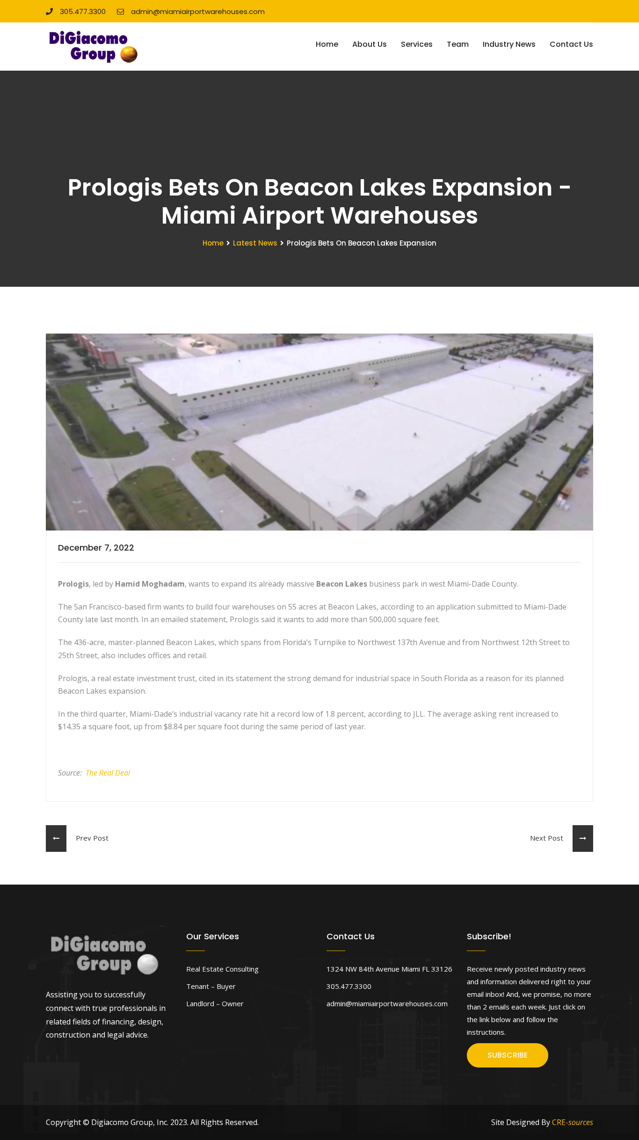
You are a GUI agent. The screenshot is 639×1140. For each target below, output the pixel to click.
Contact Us (571, 44)
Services (417, 44)
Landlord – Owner (215, 1003)
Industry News (509, 44)
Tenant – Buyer (211, 986)
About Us (369, 44)
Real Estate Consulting (222, 968)
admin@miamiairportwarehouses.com (198, 11)
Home (327, 44)
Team (458, 44)
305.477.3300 (83, 11)
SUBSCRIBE (507, 1055)
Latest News (255, 243)
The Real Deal (108, 773)
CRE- (572, 1122)
